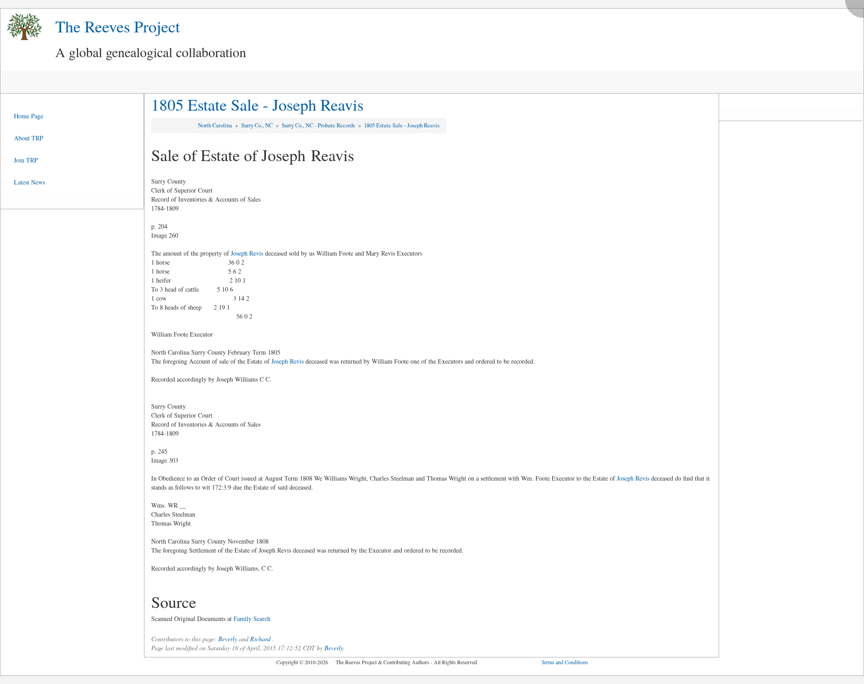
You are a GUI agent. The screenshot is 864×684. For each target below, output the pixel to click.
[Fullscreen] (857, 6)
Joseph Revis (247, 253)
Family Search (252, 618)
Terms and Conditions (564, 662)
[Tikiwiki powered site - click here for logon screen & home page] (21, 26)
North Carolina (216, 125)
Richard (260, 638)
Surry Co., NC (257, 125)
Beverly (227, 638)
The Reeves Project (117, 26)
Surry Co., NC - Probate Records (319, 125)
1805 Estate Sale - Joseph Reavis (257, 104)
